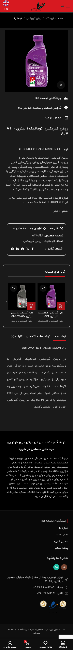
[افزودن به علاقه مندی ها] (43, 288)
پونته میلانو (61, 548)
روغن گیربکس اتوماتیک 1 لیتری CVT (51, 314)
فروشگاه (49, 18)
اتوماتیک (17, 18)
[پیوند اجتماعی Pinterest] (22, 249)
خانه (60, 18)
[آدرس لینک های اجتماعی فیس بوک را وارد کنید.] (32, 249)
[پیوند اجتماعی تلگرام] (12, 249)
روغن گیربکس (33, 18)
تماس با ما (62, 535)
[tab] (59, 337)
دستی (14, 321)
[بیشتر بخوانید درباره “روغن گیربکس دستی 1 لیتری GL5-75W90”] (31, 306)
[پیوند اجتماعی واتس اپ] (56, 567)
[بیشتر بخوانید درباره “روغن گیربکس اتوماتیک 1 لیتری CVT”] (61, 306)
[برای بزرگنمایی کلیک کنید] (61, 85)
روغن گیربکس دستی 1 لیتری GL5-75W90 (22, 314)
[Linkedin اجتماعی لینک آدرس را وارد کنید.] (17, 249)
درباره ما (63, 528)
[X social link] (27, 249)
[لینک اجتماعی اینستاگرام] (64, 567)
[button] (43, 604)
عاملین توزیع (61, 541)
